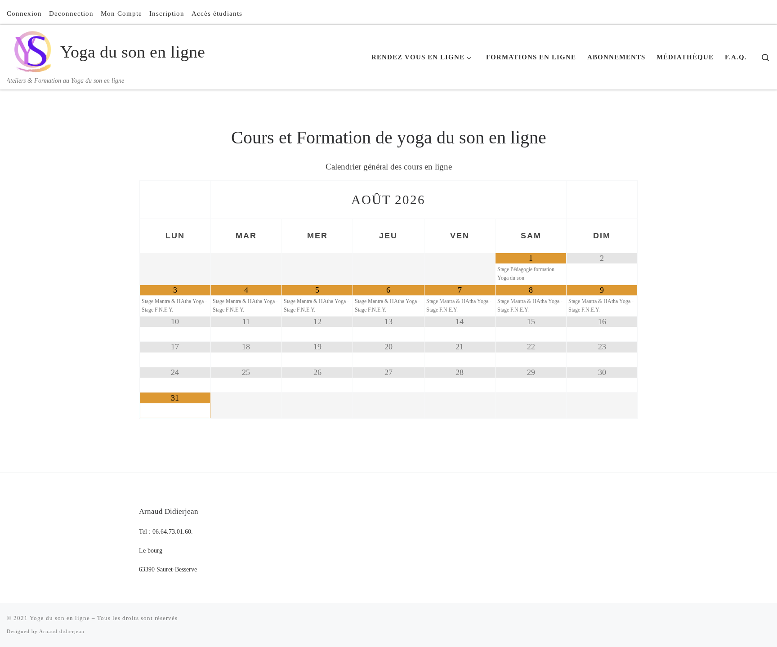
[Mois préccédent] (175, 200)
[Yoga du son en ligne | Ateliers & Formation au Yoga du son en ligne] (32, 49)
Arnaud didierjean (62, 631)
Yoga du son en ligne (60, 618)
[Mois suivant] (602, 200)
